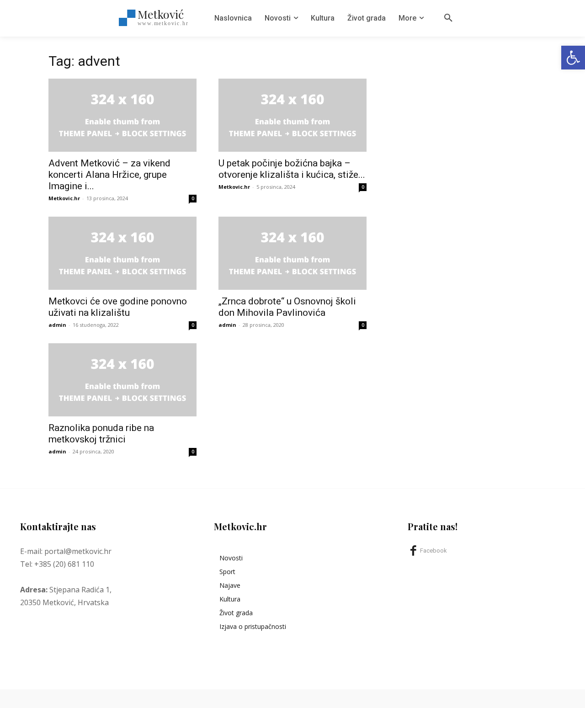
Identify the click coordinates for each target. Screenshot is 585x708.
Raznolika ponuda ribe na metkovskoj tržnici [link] (101, 433)
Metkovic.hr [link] (64, 198)
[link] (573, 57)
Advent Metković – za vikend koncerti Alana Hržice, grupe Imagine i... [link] (109, 175)
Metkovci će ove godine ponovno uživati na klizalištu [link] (117, 307)
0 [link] (192, 198)
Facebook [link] (433, 550)
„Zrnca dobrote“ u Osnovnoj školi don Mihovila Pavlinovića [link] (287, 307)
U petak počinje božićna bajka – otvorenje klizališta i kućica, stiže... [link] (291, 169)
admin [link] (57, 324)
